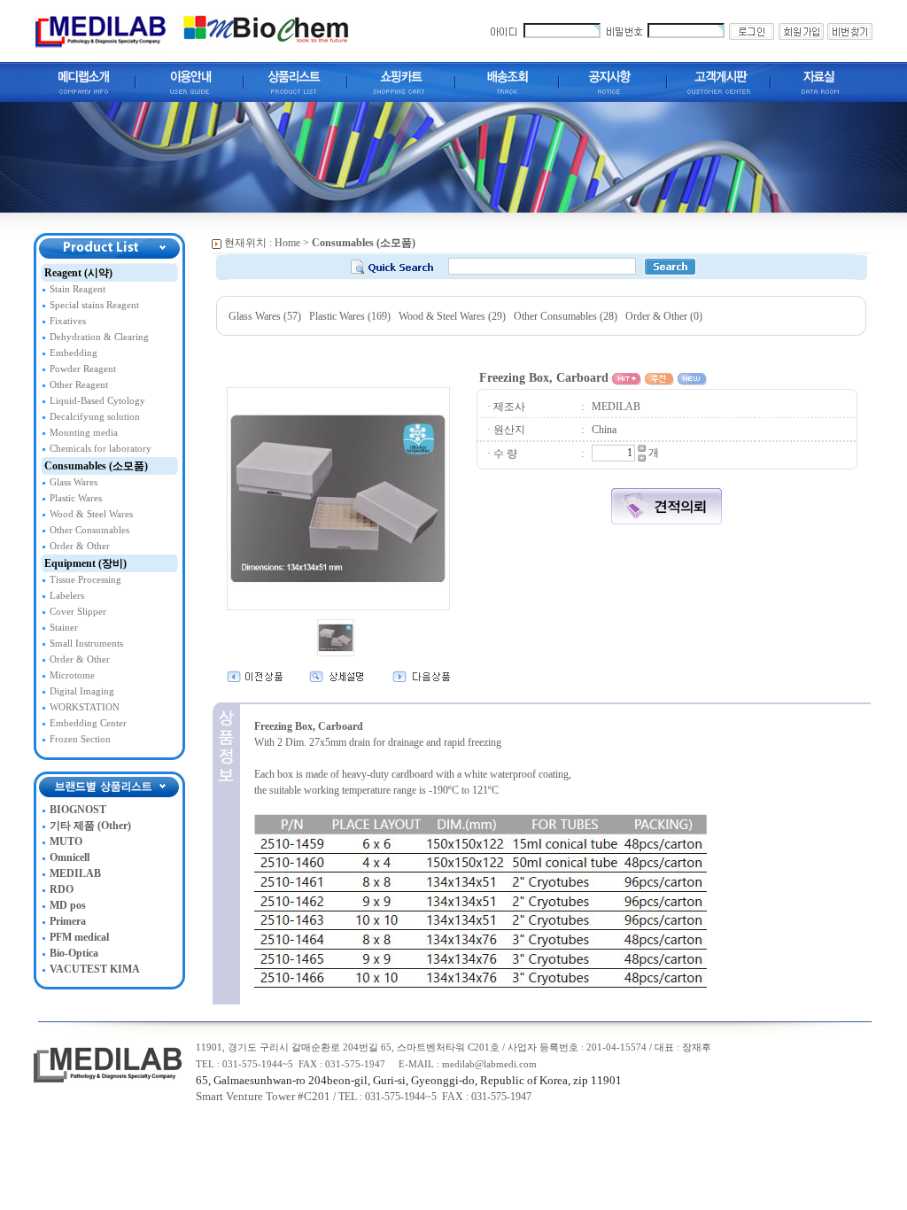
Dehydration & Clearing (99, 337)
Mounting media (84, 433)
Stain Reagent (77, 289)
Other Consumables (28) (565, 316)
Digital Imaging (82, 691)
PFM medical (79, 937)
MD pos (68, 905)
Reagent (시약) (78, 273)
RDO (62, 889)
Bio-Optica (74, 953)
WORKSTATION (85, 707)
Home (287, 243)
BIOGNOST (78, 809)
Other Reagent (79, 385)
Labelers (67, 596)
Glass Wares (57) (265, 316)
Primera (68, 921)
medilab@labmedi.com (489, 1064)
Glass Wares (73, 482)
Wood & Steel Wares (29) (452, 316)
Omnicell (69, 857)
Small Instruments (86, 643)
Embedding (73, 353)
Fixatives (68, 321)
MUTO (66, 841)
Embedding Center (88, 723)
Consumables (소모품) (96, 466)
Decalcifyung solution (95, 417)
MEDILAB (75, 873)
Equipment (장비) (85, 563)
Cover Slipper (78, 612)
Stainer (64, 627)
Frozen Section (80, 739)
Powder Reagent (83, 369)
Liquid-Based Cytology (97, 401)
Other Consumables (89, 530)
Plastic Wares (76, 498)
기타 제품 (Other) (90, 825)
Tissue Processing (85, 580)
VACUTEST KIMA (95, 969)
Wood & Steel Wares (91, 514)
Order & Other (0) (663, 316)
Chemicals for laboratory (100, 449)
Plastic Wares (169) (350, 316)
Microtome (72, 675)
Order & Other (80, 546)
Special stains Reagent (94, 305)
